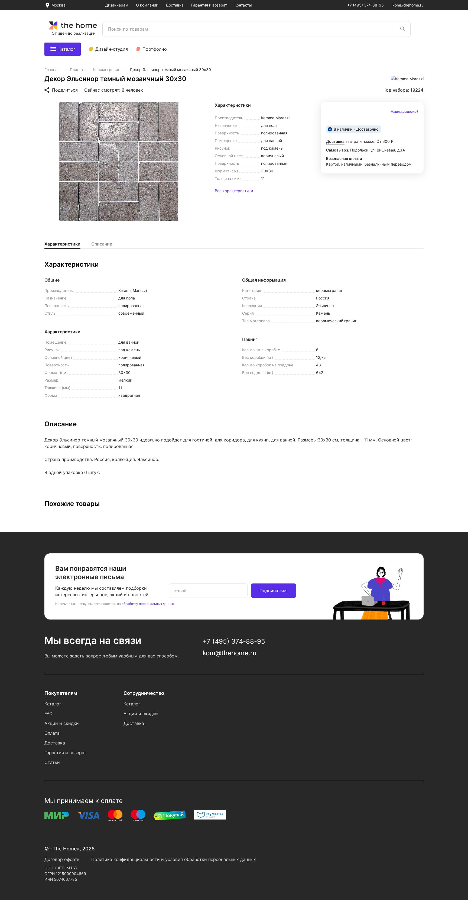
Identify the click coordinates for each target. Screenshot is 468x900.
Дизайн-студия (111, 49)
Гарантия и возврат (209, 5)
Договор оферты (62, 859)
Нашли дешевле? (404, 112)
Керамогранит (107, 69)
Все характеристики (234, 191)
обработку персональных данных (148, 604)
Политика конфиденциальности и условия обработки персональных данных (173, 859)
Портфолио (154, 49)
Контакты (243, 5)
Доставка (175, 5)
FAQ (48, 713)
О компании (147, 5)
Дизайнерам (116, 5)
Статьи (52, 762)
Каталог (66, 49)
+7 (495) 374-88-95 (365, 5)
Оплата (52, 733)
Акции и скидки (61, 723)
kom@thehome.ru (408, 5)
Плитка (77, 69)
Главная (52, 69)
